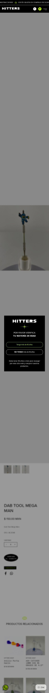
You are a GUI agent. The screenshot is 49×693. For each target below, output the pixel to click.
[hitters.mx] (11, 8)
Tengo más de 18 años (24, 345)
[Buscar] (34, 8)
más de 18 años (24, 352)
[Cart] (39, 8)
